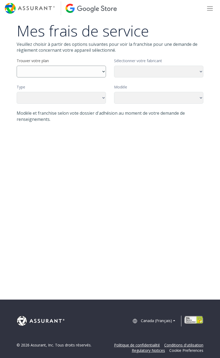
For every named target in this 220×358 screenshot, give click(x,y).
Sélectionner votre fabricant (138, 60)
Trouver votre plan (33, 60)
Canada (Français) (156, 320)
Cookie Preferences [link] (186, 350)
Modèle (120, 86)
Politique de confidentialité (137, 345)
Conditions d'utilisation (183, 345)
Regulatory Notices (148, 350)
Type (21, 86)
